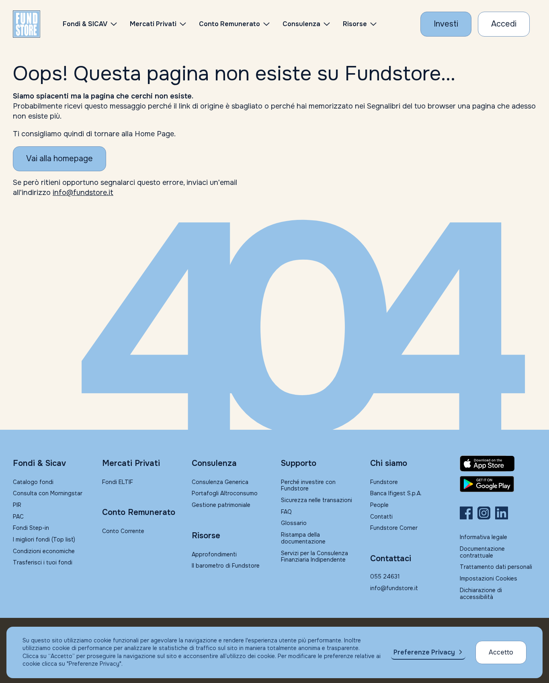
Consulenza (301, 24)
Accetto (501, 652)
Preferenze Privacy (424, 652)
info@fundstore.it (83, 192)
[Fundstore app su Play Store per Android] (498, 484)
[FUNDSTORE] (26, 24)
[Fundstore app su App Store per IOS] (498, 463)
